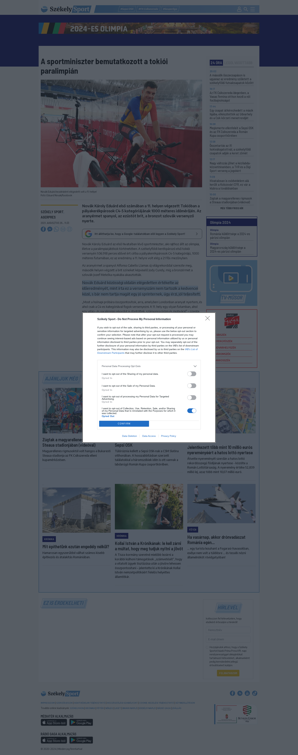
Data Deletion (129, 436)
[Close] (208, 319)
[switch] (191, 373)
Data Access (149, 436)
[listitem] (149, 366)
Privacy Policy (168, 436)
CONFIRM (124, 423)
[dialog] (149, 378)
